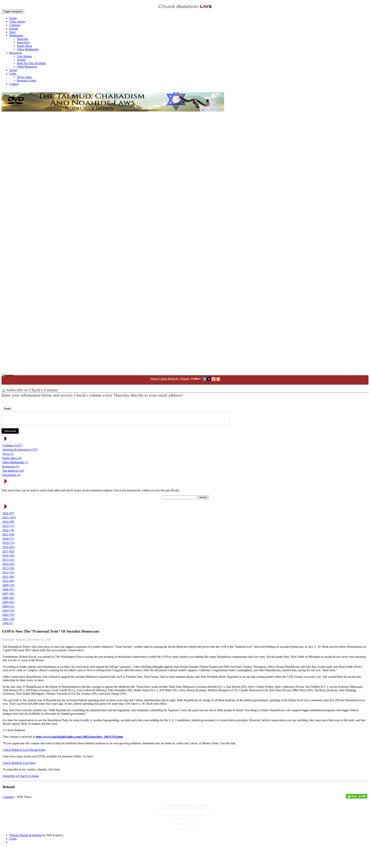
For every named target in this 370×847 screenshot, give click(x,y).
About (13, 70)
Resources (15, 52)
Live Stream (24, 56)
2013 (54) (8, 568)
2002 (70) (8, 614)
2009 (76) (8, 585)
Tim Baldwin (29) (13, 470)
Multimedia (16, 35)
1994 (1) (7, 623)
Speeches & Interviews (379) (20, 449)
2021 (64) (8, 534)
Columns (14, 25)
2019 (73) (8, 542)
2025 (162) (9, 517)
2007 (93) (8, 593)
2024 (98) (8, 521)
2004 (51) (8, 606)
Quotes (21, 59)
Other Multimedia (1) (15, 462)
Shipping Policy (195, 808)
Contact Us (170, 805)
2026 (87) (8, 513)
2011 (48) (8, 576)
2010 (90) (8, 581)
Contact (14, 84)
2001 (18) (8, 619)
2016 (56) (8, 555)
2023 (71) (8, 526)
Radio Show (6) (12, 458)
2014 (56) (8, 564)
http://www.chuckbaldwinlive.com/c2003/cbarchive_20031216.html (79, 736)
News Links (24, 77)
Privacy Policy (198, 805)
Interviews (23, 42)
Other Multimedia (28, 49)
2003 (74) (8, 610)
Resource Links (26, 80)
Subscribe (10, 431)
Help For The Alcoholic (31, 63)
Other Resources (27, 66)
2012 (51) (8, 572)
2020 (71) (8, 538)
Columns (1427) (12, 445)
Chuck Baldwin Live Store (19, 762)
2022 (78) (8, 530)
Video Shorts (17, 21)
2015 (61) (8, 559)
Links (12, 73)
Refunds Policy (174, 808)
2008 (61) (8, 589)
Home (13, 18)
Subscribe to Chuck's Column (21, 776)
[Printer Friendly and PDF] (356, 797)
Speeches (22, 39)
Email (7, 408)
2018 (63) (8, 547)
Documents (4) (11, 475)
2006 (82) (8, 597)
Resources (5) (10, 466)
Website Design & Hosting (25, 835)
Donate (13, 28)
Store (12, 32)
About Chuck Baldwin (164, 378)
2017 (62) (8, 551)
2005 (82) (8, 602)
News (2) (8, 453)
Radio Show (24, 46)
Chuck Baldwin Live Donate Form (24, 749)
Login (13, 838)
